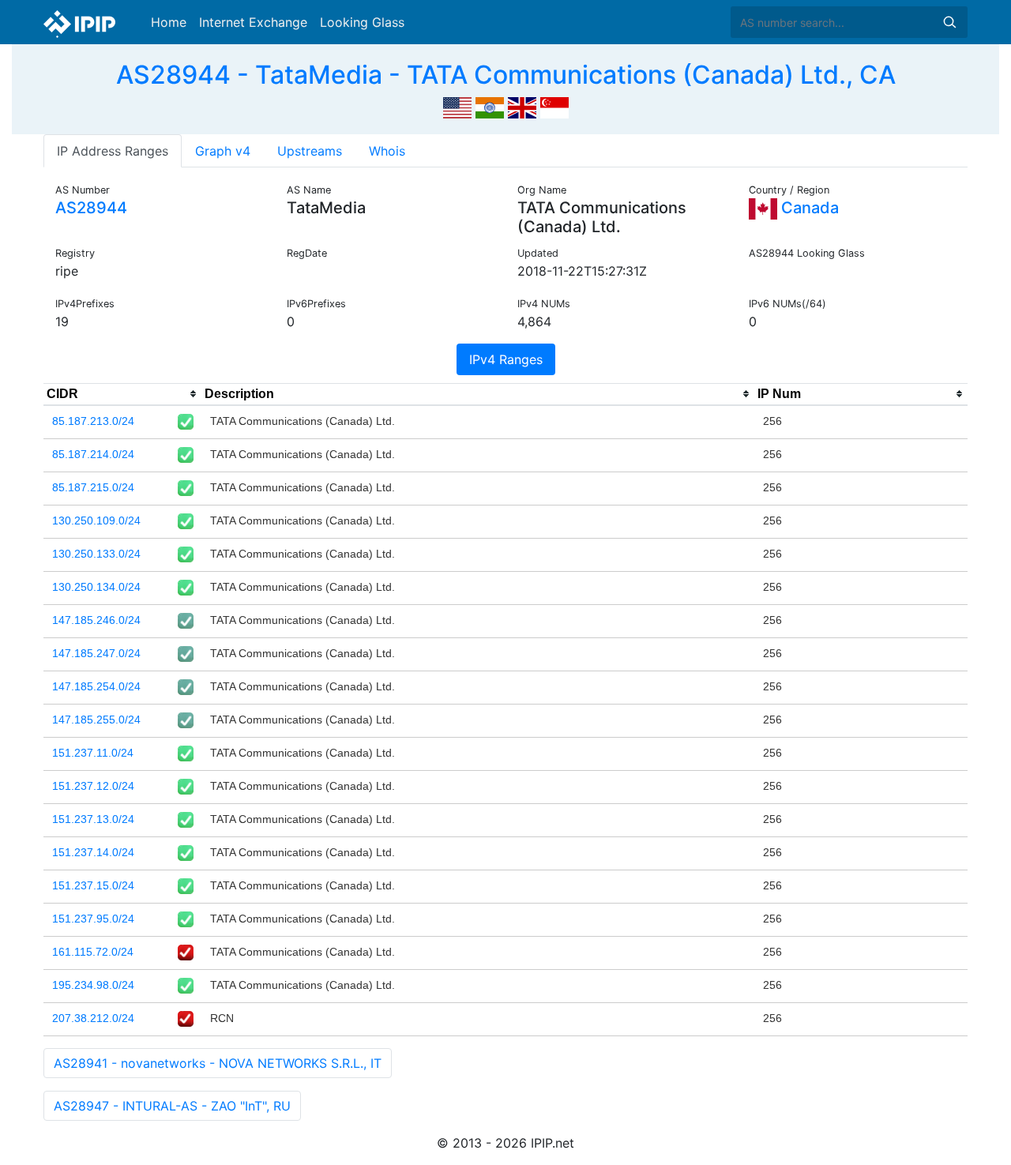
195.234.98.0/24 (93, 985)
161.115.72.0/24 (92, 951)
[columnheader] (122, 394)
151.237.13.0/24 (93, 819)
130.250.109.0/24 (96, 520)
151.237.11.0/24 (92, 752)
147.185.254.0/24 (96, 686)
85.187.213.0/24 (93, 421)
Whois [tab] (387, 151)
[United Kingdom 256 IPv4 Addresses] (522, 106)
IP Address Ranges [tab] (112, 151)
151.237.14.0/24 (93, 852)
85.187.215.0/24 (93, 487)
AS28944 (91, 207)
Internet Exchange (253, 22)
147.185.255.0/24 (96, 719)
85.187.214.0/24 (93, 454)
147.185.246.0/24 (96, 620)
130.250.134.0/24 (96, 587)
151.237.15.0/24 (93, 885)
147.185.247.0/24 (96, 653)
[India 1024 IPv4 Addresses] (489, 106)
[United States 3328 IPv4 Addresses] (457, 106)
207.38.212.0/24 (93, 1018)
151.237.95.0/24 (93, 918)
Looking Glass (362, 22)
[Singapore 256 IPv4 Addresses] (554, 106)
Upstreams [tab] (309, 151)
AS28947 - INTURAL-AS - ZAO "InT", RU (172, 1106)
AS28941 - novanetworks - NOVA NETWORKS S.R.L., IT (217, 1063)
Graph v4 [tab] (222, 151)
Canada (808, 207)
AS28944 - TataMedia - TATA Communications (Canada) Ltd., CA (506, 74)
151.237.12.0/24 (93, 786)
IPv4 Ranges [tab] (506, 359)
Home (168, 22)
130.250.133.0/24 (96, 553)
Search (949, 22)
